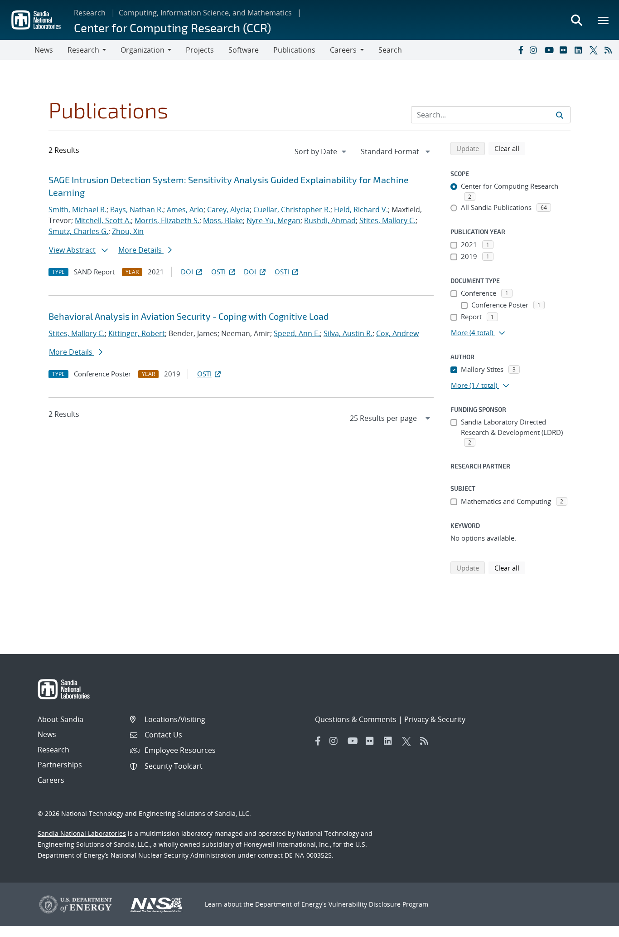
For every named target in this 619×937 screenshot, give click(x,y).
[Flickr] (565, 49)
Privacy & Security (434, 719)
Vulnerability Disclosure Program (378, 904)
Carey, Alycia (228, 210)
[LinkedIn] (580, 49)
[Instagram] (535, 49)
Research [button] (83, 50)
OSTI (218, 271)
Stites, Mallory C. (387, 220)
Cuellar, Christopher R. (291, 210)
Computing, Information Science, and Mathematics (205, 13)
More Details (141, 250)
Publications (294, 50)
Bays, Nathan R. (136, 210)
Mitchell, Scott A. (103, 220)
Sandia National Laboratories (82, 833)
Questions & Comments (356, 719)
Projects (200, 50)
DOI (187, 271)
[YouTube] (550, 49)
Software (243, 50)
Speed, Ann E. (297, 333)
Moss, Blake (223, 220)
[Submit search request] (560, 114)
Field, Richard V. (361, 210)
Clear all (509, 148)
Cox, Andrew (397, 333)
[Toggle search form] (576, 20)
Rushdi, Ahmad (330, 220)
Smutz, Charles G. (78, 231)
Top (592, 927)
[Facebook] (520, 49)
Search (390, 50)
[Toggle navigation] (17, 50)
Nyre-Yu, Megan (273, 220)
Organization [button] (142, 50)
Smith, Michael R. (77, 210)
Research (90, 13)
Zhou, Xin (128, 231)
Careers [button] (343, 50)
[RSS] (609, 49)
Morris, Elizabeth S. (167, 220)
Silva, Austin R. (348, 333)
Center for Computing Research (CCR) (172, 27)
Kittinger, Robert (136, 333)
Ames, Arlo (185, 210)
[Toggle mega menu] (604, 20)
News (43, 50)
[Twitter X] (595, 49)
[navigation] (321, 151)
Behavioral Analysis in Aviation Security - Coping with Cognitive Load (188, 316)
